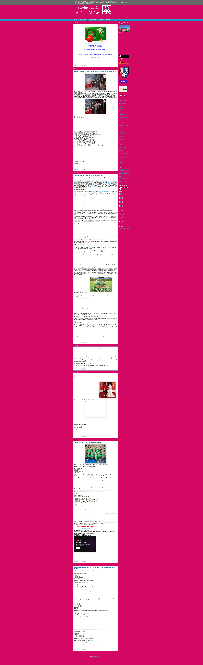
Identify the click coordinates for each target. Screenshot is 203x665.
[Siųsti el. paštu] (81, 65)
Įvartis (74, 254)
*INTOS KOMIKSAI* (122, 133)
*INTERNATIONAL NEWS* (123, 117)
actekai (76, 182)
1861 (84, 184)
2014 (121, 202)
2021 (121, 198)
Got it (127, 2)
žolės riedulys (121, 116)
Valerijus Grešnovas (94, 192)
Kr (76, 180)
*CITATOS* (121, 130)
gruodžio (121, 207)
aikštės (85, 225)
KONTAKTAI (101, 19)
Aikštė (74, 247)
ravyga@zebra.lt (91, 640)
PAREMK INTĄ (107, 19)
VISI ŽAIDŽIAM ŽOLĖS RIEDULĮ (124, 153)
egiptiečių (82, 181)
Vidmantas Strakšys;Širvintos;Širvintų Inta (124, 155)
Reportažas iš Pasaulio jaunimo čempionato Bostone (124, 181)
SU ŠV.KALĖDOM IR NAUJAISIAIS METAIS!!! (84, 25)
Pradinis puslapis (95, 652)
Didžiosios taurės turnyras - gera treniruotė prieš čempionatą (87, 442)
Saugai (75, 212)
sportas (95, 179)
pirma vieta (121, 159)
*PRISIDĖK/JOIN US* (122, 105)
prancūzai (108, 182)
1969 (102, 198)
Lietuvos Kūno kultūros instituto (104, 191)
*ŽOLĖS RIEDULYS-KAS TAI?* (124, 125)
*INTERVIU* (121, 108)
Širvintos (120, 111)
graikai (91, 181)
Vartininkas (75, 220)
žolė (92, 247)
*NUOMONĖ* (121, 136)
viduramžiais (112, 182)
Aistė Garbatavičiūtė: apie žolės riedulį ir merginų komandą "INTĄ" (89, 175)
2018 (121, 201)
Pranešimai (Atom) (97, 656)
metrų (88, 228)
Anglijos (105, 183)
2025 (121, 193)
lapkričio (121, 209)
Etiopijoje (113, 179)
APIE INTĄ (75, 19)
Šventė (120, 128)
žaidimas (95, 180)
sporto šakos (89, 250)
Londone (93, 184)
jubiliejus (120, 127)
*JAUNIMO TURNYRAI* (123, 100)
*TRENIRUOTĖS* (122, 139)
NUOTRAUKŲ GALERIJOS (93, 19)
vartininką (92, 225)
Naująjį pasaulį (109, 181)
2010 (121, 221)
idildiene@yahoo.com (102, 629)
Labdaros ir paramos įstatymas (124, 228)
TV (119, 152)
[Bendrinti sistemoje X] (83, 65)
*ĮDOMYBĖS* (121, 106)
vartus (74, 226)
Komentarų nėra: (77, 65)
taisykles (99, 185)
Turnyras (120, 120)
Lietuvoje (75, 191)
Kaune (103, 192)
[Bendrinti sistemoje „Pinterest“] (85, 65)
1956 (115, 193)
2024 (121, 194)
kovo (121, 217)
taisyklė (95, 186)
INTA (120, 119)
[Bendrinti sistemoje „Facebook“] (84, 65)
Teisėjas (103, 228)
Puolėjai (75, 209)
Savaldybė (121, 150)
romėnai (94, 181)
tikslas (87, 226)
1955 (116, 192)
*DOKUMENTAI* (121, 131)
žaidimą (75, 183)
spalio (121, 210)
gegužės (121, 214)
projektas (120, 160)
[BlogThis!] (82, 65)
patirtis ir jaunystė (122, 157)
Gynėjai (75, 216)
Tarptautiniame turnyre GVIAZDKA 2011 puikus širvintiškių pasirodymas (90, 348)
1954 (93, 191)
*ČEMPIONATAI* (122, 97)
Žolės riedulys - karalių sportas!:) (81, 374)
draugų (95, 209)
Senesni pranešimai (113, 652)
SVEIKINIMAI (121, 122)
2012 (121, 205)
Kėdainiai (120, 144)
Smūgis (75, 267)
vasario (121, 218)
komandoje (79, 225)
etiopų (86, 181)
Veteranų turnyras (122, 114)
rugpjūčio (121, 213)
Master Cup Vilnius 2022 (123, 147)
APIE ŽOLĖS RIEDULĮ (82, 19)
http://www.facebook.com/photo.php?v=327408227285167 (82, 528)
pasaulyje (92, 180)
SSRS (81, 193)
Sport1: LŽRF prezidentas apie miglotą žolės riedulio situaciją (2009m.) (124, 176)
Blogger (106, 662)
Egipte (97, 179)
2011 (121, 206)
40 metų (120, 141)
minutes (87, 227)
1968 (90, 197)
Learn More (122, 2)
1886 (97, 186)
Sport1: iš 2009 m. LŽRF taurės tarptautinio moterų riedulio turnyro (124, 179)
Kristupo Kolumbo (101, 181)
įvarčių (96, 226)
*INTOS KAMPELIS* (122, 103)
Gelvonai (120, 142)
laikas (77, 274)
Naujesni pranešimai (77, 652)
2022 (121, 197)
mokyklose (108, 183)
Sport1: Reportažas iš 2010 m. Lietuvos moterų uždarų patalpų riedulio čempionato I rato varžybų (124, 173)
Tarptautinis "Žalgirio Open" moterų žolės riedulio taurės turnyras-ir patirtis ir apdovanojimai (95, 71)
